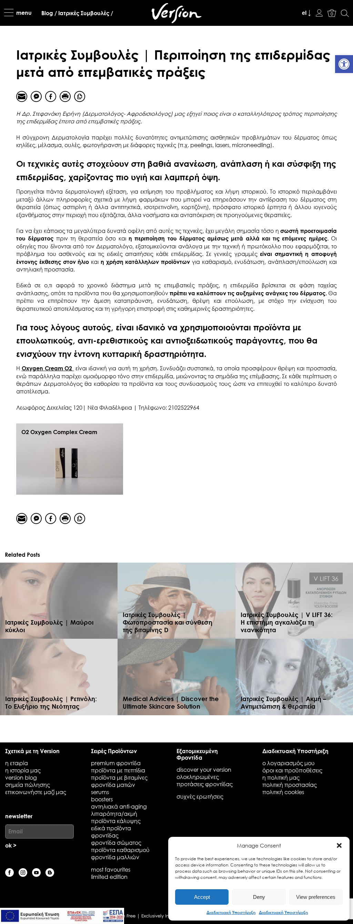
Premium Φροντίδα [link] (116, 763)
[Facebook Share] (50, 96)
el (304, 13)
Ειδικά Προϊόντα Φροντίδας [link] (111, 831)
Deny (259, 897)
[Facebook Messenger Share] (36, 96)
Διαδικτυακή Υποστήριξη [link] (230, 912)
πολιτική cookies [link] (283, 791)
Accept (202, 897)
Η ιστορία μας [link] (23, 770)
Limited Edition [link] (109, 876)
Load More (176, 726)
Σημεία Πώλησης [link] (27, 784)
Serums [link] (100, 791)
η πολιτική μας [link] (281, 777)
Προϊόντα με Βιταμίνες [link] (119, 777)
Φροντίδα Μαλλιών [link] (115, 857)
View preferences (315, 897)
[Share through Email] (21, 96)
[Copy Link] (79, 96)
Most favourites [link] (110, 869)
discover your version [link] (203, 769)
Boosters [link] (102, 799)
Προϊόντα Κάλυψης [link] (116, 820)
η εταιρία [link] (16, 763)
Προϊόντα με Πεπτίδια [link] (118, 770)
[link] (344, 64)
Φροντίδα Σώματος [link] (116, 842)
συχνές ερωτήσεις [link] (199, 796)
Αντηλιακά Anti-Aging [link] (119, 806)
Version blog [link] (21, 777)
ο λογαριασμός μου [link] (288, 763)
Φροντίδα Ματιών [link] (113, 784)
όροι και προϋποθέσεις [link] (292, 770)
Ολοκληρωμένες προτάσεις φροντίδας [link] (204, 780)
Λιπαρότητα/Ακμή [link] (114, 813)
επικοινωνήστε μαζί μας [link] (35, 791)
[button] (339, 845)
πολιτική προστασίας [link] (289, 784)
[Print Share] (65, 96)
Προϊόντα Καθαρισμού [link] (120, 849)
